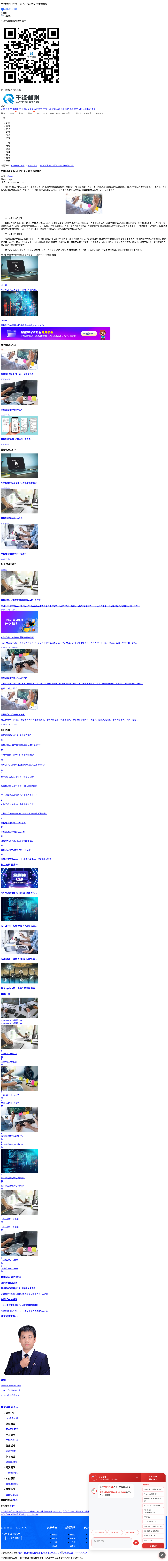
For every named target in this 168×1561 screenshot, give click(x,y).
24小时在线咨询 (14, 1538)
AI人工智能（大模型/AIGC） (153, 1505)
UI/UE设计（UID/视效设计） (153, 1526)
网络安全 (147, 1517)
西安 (67, 109)
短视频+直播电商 (149, 1536)
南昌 (93, 109)
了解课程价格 (12, 1440)
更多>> (4, 570)
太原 (80, 109)
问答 (52, 113)
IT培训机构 (77, 113)
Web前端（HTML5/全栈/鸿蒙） (152, 1500)
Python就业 (57, 1512)
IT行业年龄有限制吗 (10, 1512)
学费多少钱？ (115, 1532)
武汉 (58, 109)
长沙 (25, 109)
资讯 (58, 113)
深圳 (54, 109)
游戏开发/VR (148, 1540)
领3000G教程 (11, 1462)
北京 (3, 109)
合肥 (36, 109)
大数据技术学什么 (18, 1514)
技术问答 (5, 1277)
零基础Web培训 (46, 1512)
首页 (3, 113)
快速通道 (5, 1407)
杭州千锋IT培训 (17, 166)
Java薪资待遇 (33, 1512)
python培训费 (32, 1514)
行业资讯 (5, 864)
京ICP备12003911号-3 (51, 1553)
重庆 (76, 109)
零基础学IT (88, 113)
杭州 (21, 109)
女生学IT (23, 1512)
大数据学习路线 (82, 1512)
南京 (40, 109)
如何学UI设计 (69, 1512)
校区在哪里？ (131, 1532)
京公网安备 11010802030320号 (76, 1553)
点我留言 (153, 1546)
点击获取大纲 (12, 1418)
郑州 (62, 109)
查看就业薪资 (12, 1429)
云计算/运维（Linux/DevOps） (150, 1511)
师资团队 (5, 1316)
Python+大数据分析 (150, 1494)
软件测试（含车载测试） (152, 1531)
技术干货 (66, 113)
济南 (45, 109)
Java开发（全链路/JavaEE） (153, 1489)
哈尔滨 (30, 109)
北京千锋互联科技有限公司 (30, 1553)
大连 (7, 109)
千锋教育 (11, 176)
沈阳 (85, 109)
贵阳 (89, 109)
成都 (16, 109)
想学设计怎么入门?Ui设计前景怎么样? (57, 166)
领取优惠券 (11, 1451)
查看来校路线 (12, 1495)
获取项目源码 (12, 1484)
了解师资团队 (12, 1473)
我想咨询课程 (99, 1532)
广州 (12, 109)
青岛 (71, 109)
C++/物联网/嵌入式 (150, 1522)
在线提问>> (17, 1277)
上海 (49, 109)
